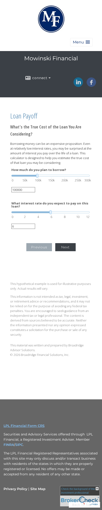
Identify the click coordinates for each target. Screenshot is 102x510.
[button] (81, 42)
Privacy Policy (15, 489)
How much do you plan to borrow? (38, 169)
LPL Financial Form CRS (24, 426)
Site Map (38, 489)
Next (65, 247)
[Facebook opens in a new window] (91, 85)
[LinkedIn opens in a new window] (78, 85)
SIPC (19, 445)
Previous (39, 247)
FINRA (9, 445)
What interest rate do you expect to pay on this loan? (49, 205)
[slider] (50, 176)
